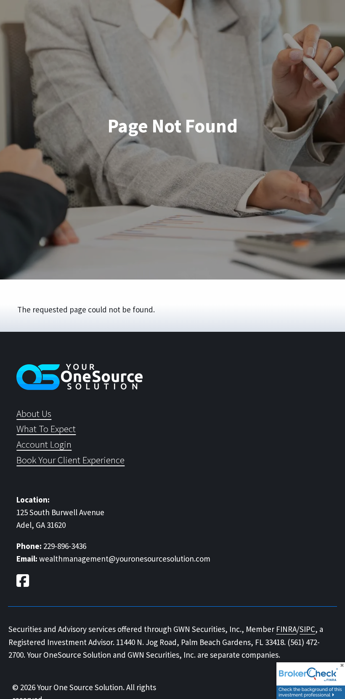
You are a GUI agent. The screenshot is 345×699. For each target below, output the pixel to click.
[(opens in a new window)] (23, 582)
